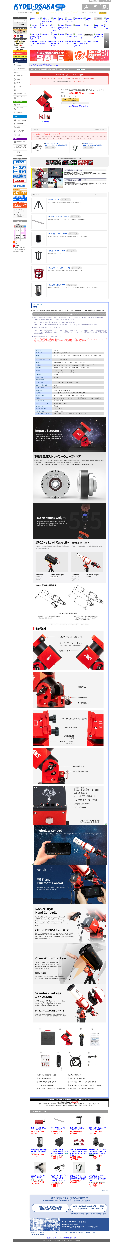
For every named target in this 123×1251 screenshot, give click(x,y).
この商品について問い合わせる (78, 106)
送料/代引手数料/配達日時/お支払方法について (21, 147)
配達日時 (88, 1232)
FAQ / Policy (20, 49)
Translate (21, 24)
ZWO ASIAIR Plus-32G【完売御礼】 (39, 1129)
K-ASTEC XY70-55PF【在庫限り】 (38, 1176)
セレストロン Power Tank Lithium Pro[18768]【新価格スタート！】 (98, 1178)
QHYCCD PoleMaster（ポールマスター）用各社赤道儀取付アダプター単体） (78, 1152)
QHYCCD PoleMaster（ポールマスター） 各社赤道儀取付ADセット (97, 1151)
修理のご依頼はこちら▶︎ (99, 1214)
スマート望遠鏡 (21, 68)
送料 (66, 1232)
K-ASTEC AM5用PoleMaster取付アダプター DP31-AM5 (59, 1151)
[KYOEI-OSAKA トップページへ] (40, 6)
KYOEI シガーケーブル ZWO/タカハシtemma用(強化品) (92, 144)
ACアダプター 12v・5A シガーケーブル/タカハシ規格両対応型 (55, 144)
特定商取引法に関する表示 (69, 1238)
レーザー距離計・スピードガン (21, 131)
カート (96, 9)
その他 (15, 116)
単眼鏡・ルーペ (21, 123)
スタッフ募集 (19, 155)
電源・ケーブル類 (21, 93)
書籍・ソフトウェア (21, 97)
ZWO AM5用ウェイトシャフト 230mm (59, 1129)
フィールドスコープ (21, 108)
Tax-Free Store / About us (53, 1232)
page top (105, 1190)
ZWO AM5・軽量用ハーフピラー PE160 (78, 1129)
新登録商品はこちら (20, 53)
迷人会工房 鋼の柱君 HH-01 (57, 285)
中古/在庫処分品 (21, 141)
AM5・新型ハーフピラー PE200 (58, 234)
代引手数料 (72, 1232)
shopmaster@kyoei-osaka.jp (88, 1207)
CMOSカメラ (20, 90)
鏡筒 (18, 72)
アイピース (19, 86)
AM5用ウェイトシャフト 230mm (59, 217)
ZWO (57, 65)
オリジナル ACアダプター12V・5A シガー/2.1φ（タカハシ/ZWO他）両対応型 (59, 1178)
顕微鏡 (18, 127)
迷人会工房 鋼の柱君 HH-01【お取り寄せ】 (39, 1150)
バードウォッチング (18, 101)
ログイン (86, 9)
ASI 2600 (61, 12)
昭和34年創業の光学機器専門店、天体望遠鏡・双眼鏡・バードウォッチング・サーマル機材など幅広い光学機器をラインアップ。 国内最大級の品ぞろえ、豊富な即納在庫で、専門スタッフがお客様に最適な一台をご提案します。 (42, 1)
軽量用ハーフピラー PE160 (57, 251)
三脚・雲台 (19, 112)
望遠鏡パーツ (20, 79)
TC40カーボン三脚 (54, 200)
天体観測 (15, 62)
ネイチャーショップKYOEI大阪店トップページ (42, 64)
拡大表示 (46, 121)
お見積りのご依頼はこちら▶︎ (80, 1214)
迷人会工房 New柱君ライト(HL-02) (59, 268)
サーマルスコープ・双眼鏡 (21, 119)
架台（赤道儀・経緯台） (37, 65)
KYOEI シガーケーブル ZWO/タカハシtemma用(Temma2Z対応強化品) (79, 1177)
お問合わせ (105, 9)
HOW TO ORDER (20, 47)
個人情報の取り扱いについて (54, 1238)
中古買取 (18, 152)
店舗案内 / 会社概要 (36, 1232)
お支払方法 (80, 1232)
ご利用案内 (95, 1)
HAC (68, 12)
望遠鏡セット (20, 65)
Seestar (53, 12)
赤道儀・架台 (20, 75)
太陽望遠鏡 (74, 12)
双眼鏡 (18, 83)
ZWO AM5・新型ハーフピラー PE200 (97, 1129)
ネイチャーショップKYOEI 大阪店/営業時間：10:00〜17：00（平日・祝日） (39, 10)
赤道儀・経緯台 (50, 65)
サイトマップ (106, 1)
